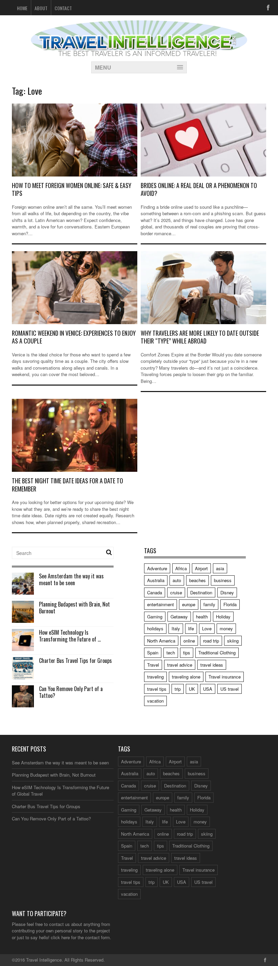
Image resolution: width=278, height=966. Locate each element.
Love (207, 628)
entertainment (160, 604)
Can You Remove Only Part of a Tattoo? (71, 692)
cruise (176, 592)
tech (170, 652)
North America (161, 640)
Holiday (223, 616)
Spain (152, 652)
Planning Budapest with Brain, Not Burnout (74, 607)
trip (178, 689)
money (226, 628)
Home (22, 8)
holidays (155, 628)
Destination (201, 592)
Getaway (179, 616)
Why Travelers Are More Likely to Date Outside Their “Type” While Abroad (200, 337)
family (209, 604)
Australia (155, 580)
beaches (197, 580)
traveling (155, 676)
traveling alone (186, 676)
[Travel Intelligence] (139, 52)
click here (60, 937)
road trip (211, 640)
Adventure (157, 568)
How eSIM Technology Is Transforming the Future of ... (70, 636)
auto (177, 580)
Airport (201, 568)
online (189, 640)
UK (192, 689)
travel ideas (211, 665)
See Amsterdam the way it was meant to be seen (71, 579)
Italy (176, 628)
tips (186, 652)
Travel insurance (225, 676)
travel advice (179, 665)
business (223, 580)
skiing (233, 640)
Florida (230, 604)
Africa (181, 568)
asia (220, 568)
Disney (227, 592)
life (191, 628)
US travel (229, 689)
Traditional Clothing (217, 652)
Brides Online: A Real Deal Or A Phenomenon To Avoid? (199, 189)
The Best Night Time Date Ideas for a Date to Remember (67, 484)
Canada (154, 592)
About (41, 8)
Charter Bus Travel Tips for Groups (75, 660)
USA (207, 689)
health (202, 616)
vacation (155, 701)
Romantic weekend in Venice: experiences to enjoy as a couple (74, 337)
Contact (63, 8)
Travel (153, 665)
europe (188, 604)
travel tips (156, 689)
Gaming (154, 616)
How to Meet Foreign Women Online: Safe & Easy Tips (71, 189)
